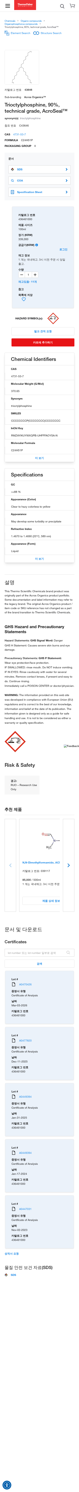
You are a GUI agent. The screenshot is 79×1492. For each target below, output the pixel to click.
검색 (39, 963)
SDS (19, 169)
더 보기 (39, 458)
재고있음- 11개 (27, 281)
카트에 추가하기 (43, 342)
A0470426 (25, 984)
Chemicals (10, 20)
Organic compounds (31, 20)
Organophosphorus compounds (21, 23)
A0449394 (25, 1096)
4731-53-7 (19, 134)
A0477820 (25, 1040)
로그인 (63, 249)
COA (20, 180)
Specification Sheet (29, 192)
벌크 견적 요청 (43, 331)
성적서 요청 (12, 1253)
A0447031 (25, 1209)
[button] (6, 1485)
